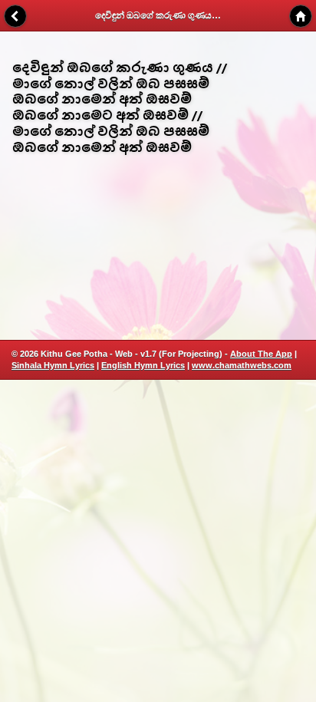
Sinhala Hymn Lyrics (53, 365)
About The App (261, 353)
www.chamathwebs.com (241, 365)
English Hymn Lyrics (143, 365)
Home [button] (300, 16)
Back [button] (15, 16)
